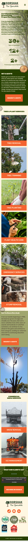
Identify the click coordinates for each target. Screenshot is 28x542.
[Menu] (25, 5)
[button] (3, 480)
